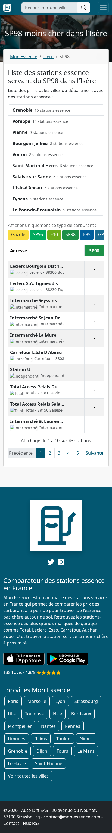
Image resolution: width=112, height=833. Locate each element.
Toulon (63, 739)
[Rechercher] (83, 7)
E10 (54, 234)
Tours (62, 751)
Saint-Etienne (48, 763)
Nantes (48, 726)
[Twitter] (51, 562)
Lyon (60, 701)
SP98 (71, 234)
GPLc (103, 234)
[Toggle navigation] (103, 7)
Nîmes (86, 739)
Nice (57, 714)
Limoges (16, 739)
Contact (11, 823)
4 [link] (68, 453)
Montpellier (20, 726)
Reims (41, 739)
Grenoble (17, 751)
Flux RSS (31, 823)
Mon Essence (23, 57)
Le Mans (86, 751)
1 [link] (40, 453)
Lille (12, 714)
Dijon (41, 751)
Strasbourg (86, 701)
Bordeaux (81, 714)
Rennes (72, 726)
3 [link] (59, 453)
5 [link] (77, 453)
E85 (87, 234)
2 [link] (50, 453)
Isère (48, 57)
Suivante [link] (94, 453)
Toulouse (34, 714)
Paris (13, 701)
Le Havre (17, 763)
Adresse (18, 251)
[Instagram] (61, 562)
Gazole (18, 234)
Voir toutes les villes (28, 776)
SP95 (38, 234)
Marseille (36, 701)
